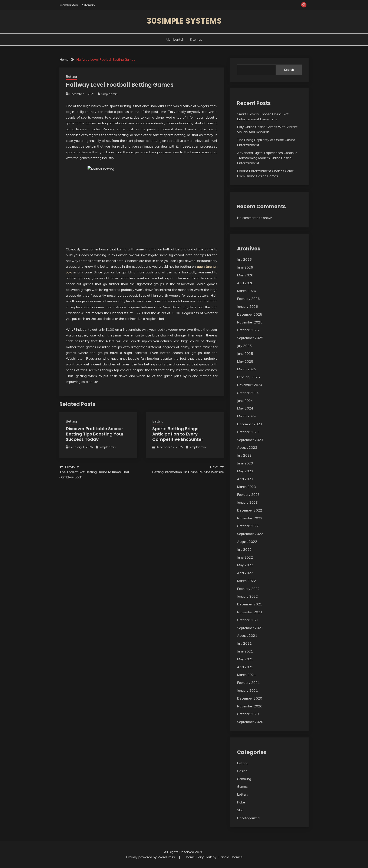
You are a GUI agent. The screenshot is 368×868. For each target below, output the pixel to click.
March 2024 (246, 416)
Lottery (242, 794)
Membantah (68, 5)
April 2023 (245, 479)
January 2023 (247, 502)
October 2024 (248, 393)
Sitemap (88, 5)
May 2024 (245, 408)
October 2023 (248, 432)
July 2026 (244, 259)
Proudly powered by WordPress (151, 857)
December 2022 (249, 510)
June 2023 (245, 463)
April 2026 (245, 283)
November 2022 (249, 518)
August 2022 (247, 541)
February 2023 (248, 494)
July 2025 (244, 345)
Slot (240, 810)
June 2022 (245, 557)
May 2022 (245, 565)
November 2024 (249, 385)
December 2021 (249, 604)
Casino (242, 771)
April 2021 (245, 667)
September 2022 (250, 534)
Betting (71, 77)
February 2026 (248, 298)
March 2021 (246, 675)
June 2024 (245, 400)
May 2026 (245, 275)
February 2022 (248, 588)
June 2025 (245, 353)
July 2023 (244, 455)
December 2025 (249, 314)
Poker (241, 802)
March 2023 (246, 486)
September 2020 (250, 722)
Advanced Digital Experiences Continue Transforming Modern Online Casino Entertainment (267, 158)
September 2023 (250, 440)
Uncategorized (248, 818)
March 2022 (246, 581)
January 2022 (247, 596)
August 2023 (247, 447)
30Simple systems (184, 20)
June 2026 (245, 267)
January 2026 (247, 306)
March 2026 (246, 291)
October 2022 (248, 526)
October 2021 (248, 620)
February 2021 (248, 682)
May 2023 (245, 471)
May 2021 (245, 659)
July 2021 (244, 643)
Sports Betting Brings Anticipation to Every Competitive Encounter (177, 434)
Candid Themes (230, 857)
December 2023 (249, 424)
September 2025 (250, 338)
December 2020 (249, 698)
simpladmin (109, 94)
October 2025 (248, 330)
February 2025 (248, 377)
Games (242, 786)
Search (289, 70)
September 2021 (250, 628)
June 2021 (245, 651)
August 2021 (247, 635)
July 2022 (244, 549)
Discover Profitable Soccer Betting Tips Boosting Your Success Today (95, 434)
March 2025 (246, 369)
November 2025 (249, 322)
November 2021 (249, 612)
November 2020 (249, 706)
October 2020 (248, 714)
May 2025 (245, 361)
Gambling (244, 779)
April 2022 (245, 573)
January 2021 (247, 690)
